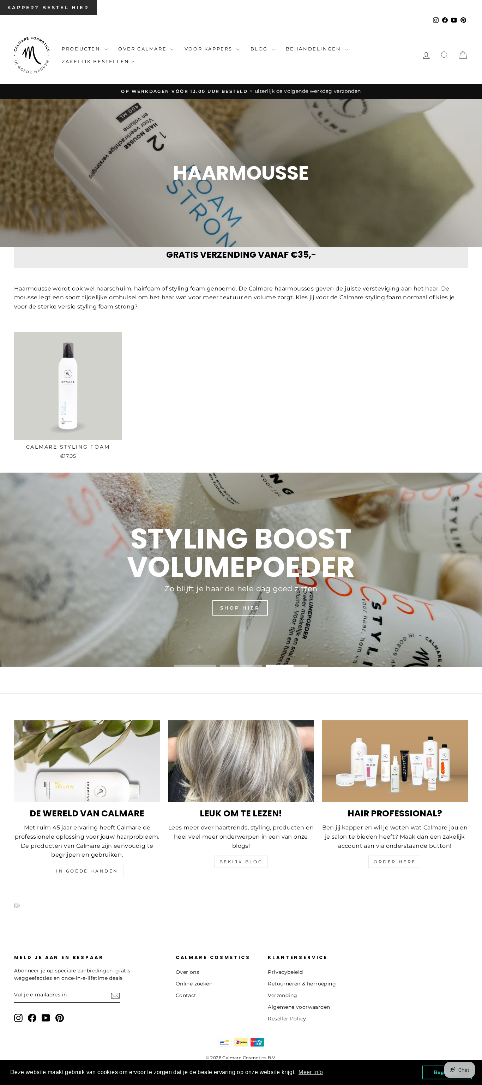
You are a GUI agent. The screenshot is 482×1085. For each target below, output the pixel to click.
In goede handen (87, 871)
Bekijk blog (241, 861)
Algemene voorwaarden (299, 1007)
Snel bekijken (68, 431)
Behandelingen (314, 49)
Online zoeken (194, 984)
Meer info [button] (311, 1072)
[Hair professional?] (395, 761)
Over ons (187, 972)
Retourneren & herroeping (302, 984)
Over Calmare (143, 49)
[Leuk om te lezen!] (241, 761)
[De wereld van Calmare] (87, 761)
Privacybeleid (285, 972)
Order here (395, 861)
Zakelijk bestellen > (98, 61)
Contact (186, 995)
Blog (260, 49)
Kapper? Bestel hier (48, 7)
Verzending (282, 995)
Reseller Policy (287, 1018)
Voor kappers (210, 49)
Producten (82, 49)
